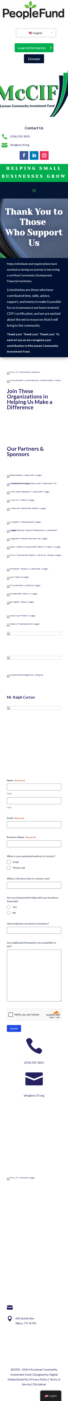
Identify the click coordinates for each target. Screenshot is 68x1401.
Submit (14, 1028)
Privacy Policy (39, 1379)
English (37, 33)
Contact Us (34, 128)
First (9, 793)
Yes (15, 906)
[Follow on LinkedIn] (34, 155)
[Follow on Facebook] (24, 155)
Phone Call (19, 867)
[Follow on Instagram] (44, 155)
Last (9, 807)
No (14, 912)
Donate (34, 59)
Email (15, 861)
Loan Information (32, 48)
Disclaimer (39, 1384)
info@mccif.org (19, 144)
